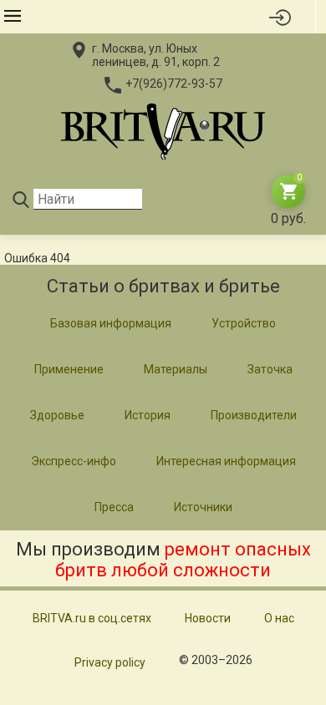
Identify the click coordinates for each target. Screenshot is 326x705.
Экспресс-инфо (73, 461)
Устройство (243, 323)
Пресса (114, 507)
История (148, 415)
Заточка (270, 369)
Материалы (175, 369)
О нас (279, 618)
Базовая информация (110, 323)
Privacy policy (109, 662)
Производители (254, 415)
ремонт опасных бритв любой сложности (183, 560)
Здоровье (57, 415)
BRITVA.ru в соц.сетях (92, 618)
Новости (208, 618)
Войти (280, 16)
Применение (69, 369)
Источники (203, 507)
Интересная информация (226, 461)
